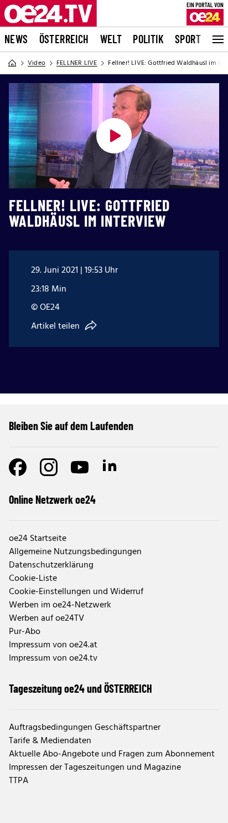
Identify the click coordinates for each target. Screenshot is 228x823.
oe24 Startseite (37, 538)
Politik (148, 38)
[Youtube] (80, 467)
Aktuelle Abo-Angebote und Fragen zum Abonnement (112, 754)
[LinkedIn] (111, 467)
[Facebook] (18, 467)
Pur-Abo (24, 632)
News (16, 38)
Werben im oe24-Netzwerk (60, 605)
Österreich (64, 38)
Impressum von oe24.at (53, 645)
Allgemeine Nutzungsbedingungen (75, 552)
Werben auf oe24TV (46, 618)
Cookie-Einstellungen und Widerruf (76, 592)
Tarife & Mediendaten (50, 741)
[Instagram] (49, 467)
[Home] (12, 63)
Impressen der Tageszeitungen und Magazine (95, 767)
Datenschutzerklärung (51, 565)
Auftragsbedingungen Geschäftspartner (84, 727)
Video (36, 63)
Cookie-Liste (33, 578)
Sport (188, 38)
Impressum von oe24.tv (53, 658)
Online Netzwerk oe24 (52, 499)
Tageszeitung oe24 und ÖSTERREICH (80, 688)
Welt (111, 38)
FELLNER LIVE (76, 63)
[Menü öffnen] (217, 39)
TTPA (18, 781)
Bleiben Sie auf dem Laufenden (71, 425)
